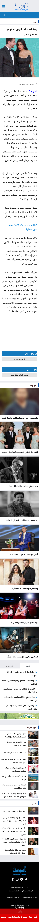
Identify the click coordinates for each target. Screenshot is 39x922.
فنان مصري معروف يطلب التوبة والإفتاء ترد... (20, 417)
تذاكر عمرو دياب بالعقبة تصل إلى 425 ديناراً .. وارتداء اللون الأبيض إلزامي (14, 820)
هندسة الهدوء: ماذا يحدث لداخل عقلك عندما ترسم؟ (15, 743)
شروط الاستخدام (27, 890)
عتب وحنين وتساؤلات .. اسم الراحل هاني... (21, 520)
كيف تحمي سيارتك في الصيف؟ (14, 752)
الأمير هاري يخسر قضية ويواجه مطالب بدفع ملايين (15, 769)
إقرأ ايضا (33, 385)
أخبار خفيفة (31, 727)
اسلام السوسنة (14, 890)
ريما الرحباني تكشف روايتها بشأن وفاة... (22, 485)
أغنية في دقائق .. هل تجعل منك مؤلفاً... (22, 656)
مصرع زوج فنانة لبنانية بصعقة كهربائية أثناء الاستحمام (15, 851)
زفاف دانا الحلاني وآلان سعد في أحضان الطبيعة (20, 451)
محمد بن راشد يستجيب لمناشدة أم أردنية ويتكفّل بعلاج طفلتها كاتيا (14, 794)
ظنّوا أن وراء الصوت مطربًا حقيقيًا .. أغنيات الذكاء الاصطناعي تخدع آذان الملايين (13, 831)
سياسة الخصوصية (17, 887)
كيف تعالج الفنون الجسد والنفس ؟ (24, 622)
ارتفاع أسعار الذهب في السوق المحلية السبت (19, 916)
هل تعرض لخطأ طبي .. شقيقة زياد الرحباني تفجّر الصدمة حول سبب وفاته (14, 841)
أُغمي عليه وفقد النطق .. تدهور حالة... (23, 554)
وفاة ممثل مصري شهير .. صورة (14, 810)
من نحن (28, 887)
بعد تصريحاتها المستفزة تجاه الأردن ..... (23, 588)
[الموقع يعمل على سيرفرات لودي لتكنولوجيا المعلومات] (20, 907)
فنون (34, 21)
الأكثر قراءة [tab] (9, 665)
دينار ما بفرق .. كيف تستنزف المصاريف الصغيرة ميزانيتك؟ (15, 735)
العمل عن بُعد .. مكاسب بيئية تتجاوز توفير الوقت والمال (13, 760)
